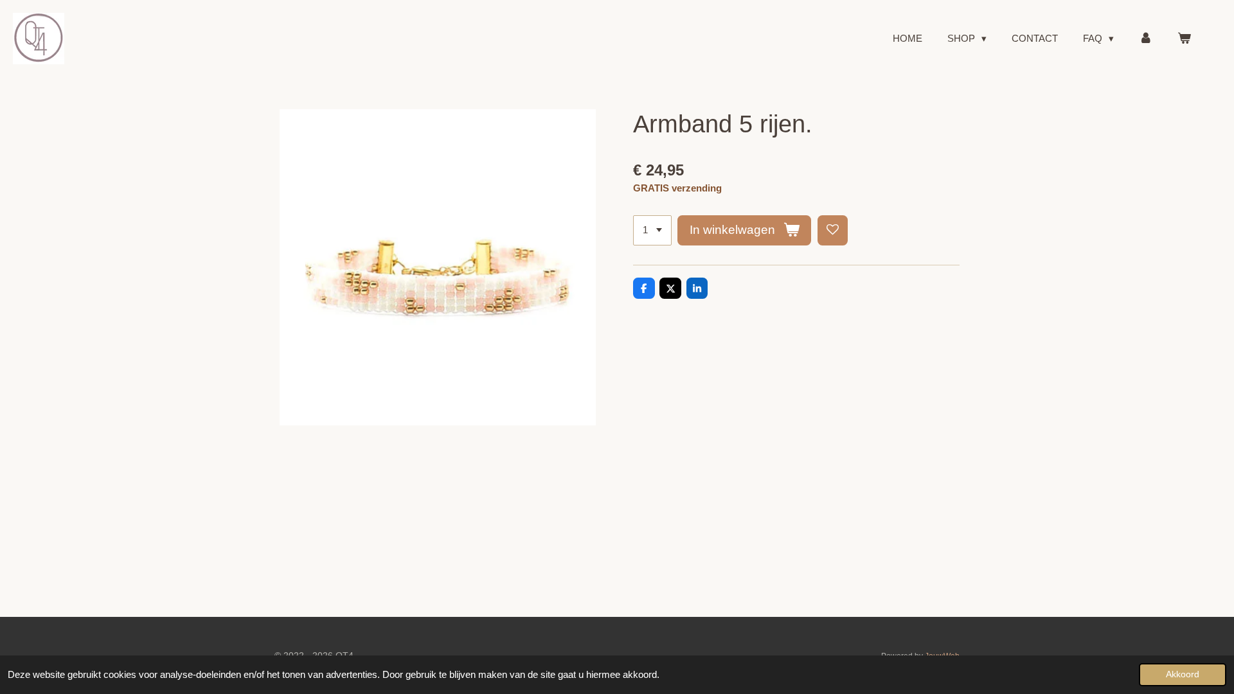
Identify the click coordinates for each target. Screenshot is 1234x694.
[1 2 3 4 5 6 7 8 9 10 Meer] (652, 230)
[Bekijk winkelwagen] (1184, 38)
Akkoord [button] (1182, 674)
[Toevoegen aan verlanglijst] (833, 230)
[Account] (1145, 38)
